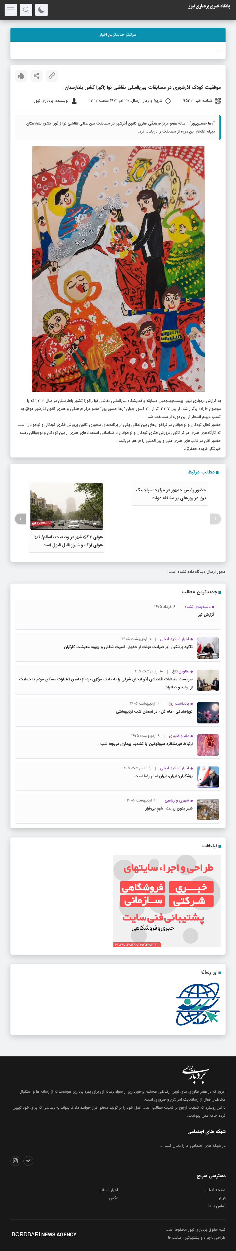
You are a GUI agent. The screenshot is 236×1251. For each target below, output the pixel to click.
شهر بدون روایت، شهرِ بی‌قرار (169, 808)
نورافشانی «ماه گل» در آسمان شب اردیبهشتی (154, 711)
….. (219, 50)
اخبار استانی (108, 1190)
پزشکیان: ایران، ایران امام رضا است (163, 776)
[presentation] (215, 518)
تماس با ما (217, 1206)
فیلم (222, 1198)
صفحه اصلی (215, 1190)
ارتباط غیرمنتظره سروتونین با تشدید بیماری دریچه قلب (146, 744)
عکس (113, 1198)
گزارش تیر (206, 615)
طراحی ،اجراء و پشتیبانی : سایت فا (197, 1237)
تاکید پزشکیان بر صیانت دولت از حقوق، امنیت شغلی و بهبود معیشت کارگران (128, 647)
